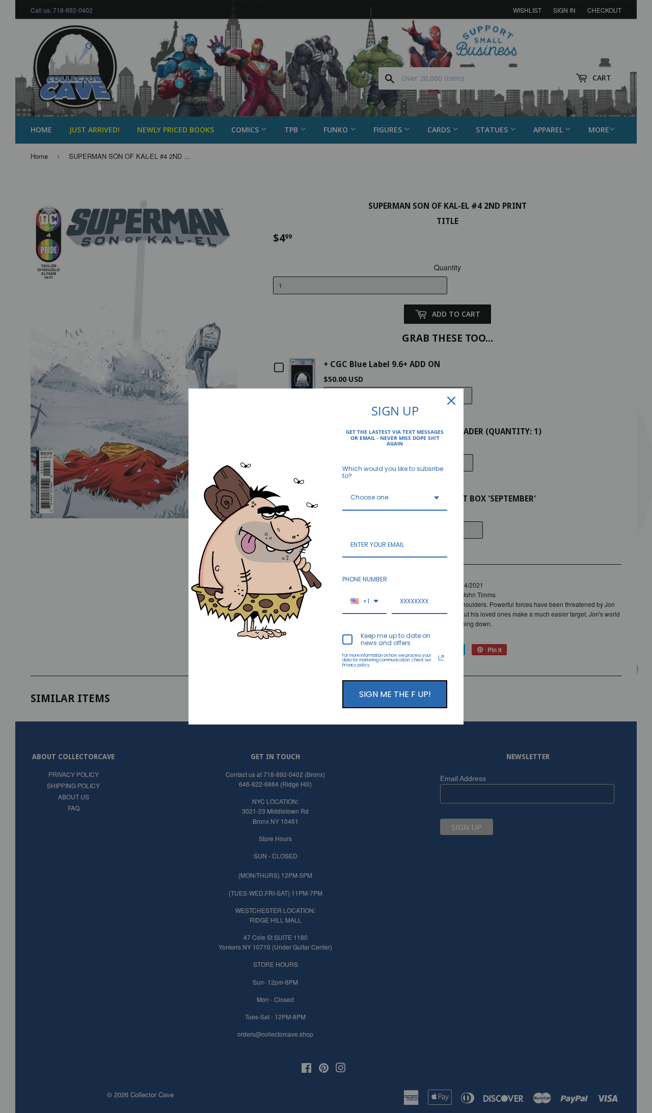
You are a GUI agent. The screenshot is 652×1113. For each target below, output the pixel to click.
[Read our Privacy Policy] (441, 658)
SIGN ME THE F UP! (395, 694)
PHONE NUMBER (364, 579)
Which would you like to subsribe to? (392, 472)
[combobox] (394, 498)
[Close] (451, 400)
